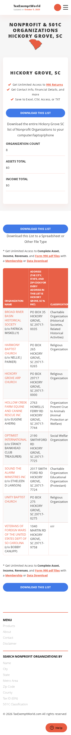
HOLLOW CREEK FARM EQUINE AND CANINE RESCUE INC (16, 408)
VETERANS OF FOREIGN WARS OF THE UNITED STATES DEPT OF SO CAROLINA (16, 534)
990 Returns (54, 84)
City (5, 669)
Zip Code (9, 686)
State (6, 675)
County (7, 692)
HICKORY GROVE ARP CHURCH (13, 378)
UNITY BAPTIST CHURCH (15, 499)
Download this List (35, 587)
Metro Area (10, 681)
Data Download (37, 261)
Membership (13, 261)
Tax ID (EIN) (10, 698)
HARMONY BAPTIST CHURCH (12, 349)
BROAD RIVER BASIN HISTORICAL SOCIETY (14, 318)
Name (7, 663)
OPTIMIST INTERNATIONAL (16, 437)
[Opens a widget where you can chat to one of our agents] (56, 728)
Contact (8, 638)
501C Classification (15, 704)
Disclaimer (10, 643)
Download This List (35, 113)
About (7, 632)
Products (9, 626)
